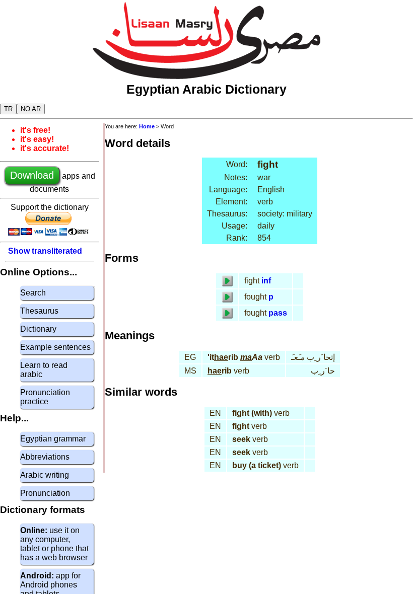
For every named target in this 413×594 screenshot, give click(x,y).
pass (277, 313)
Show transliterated (45, 251)
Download (32, 175)
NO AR (31, 109)
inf (266, 280)
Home (147, 126)
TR (8, 109)
